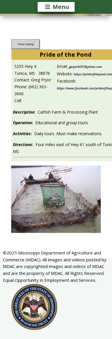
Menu (61, 7)
